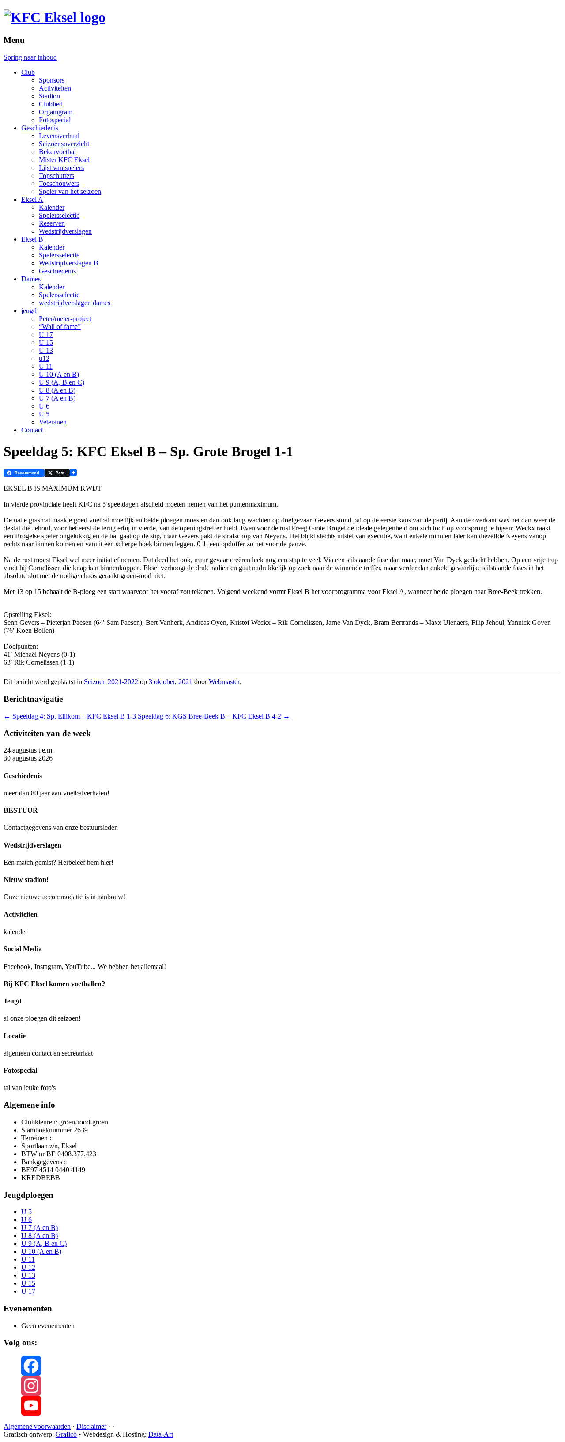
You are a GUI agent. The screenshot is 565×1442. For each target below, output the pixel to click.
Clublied (51, 104)
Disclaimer (91, 1426)
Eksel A (32, 199)
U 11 (46, 366)
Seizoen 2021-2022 (111, 681)
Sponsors (51, 80)
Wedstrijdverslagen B (68, 263)
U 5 (44, 414)
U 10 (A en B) (59, 374)
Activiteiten (55, 88)
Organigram (55, 112)
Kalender (51, 207)
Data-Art (160, 1434)
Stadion (49, 96)
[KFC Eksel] (54, 17)
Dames (31, 279)
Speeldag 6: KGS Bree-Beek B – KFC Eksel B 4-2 (214, 716)
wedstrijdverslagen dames (74, 303)
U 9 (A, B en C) (61, 382)
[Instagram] (291, 1386)
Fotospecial (55, 120)
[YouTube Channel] (291, 1406)
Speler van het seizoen (70, 191)
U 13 (46, 350)
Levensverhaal (59, 136)
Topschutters (56, 175)
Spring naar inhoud (30, 57)
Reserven (52, 223)
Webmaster (224, 681)
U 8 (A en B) (57, 390)
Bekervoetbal (57, 151)
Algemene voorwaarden (37, 1426)
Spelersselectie (59, 215)
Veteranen (53, 422)
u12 (44, 358)
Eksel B (32, 239)
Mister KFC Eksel (64, 159)
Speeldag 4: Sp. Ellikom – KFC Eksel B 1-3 (70, 716)
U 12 (28, 1267)
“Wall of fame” (60, 326)
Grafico (66, 1434)
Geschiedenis (39, 128)
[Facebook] (291, 1366)
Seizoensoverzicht (64, 144)
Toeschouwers (59, 183)
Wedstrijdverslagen (65, 231)
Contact (32, 430)
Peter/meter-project (65, 318)
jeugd (29, 310)
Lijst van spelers (61, 167)
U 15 (46, 342)
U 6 (44, 406)
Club (28, 72)
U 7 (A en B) (57, 398)
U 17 (46, 334)
